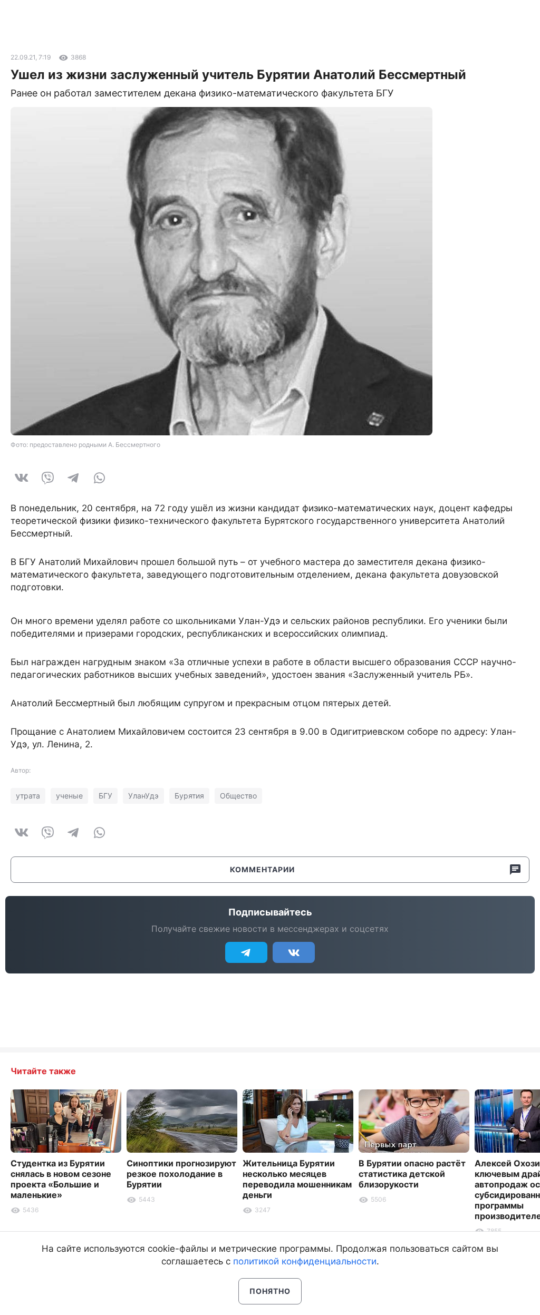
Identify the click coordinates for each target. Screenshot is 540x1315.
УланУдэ (143, 795)
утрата (28, 795)
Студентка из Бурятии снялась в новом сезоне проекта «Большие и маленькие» (61, 1179)
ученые (69, 795)
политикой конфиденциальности (305, 1261)
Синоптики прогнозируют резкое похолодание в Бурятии (181, 1174)
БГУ (105, 795)
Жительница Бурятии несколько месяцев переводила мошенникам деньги (297, 1179)
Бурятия (189, 795)
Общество (238, 795)
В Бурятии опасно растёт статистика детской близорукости (412, 1174)
